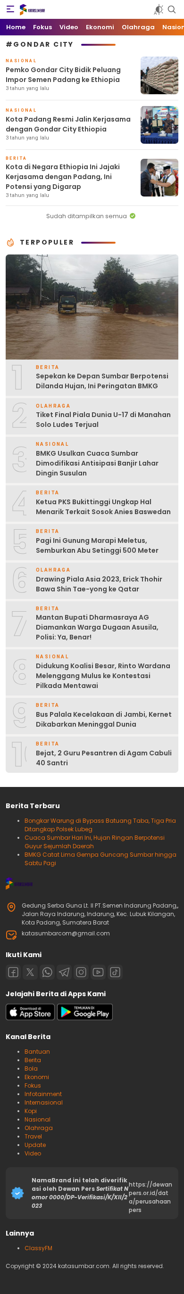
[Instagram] (81, 972)
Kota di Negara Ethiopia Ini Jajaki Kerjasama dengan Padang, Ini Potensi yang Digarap (63, 176)
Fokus (33, 1085)
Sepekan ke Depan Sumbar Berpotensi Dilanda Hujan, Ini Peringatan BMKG (102, 381)
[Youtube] (98, 972)
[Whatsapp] (47, 972)
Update (35, 1145)
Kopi (31, 1111)
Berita (33, 1060)
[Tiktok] (115, 972)
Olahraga (39, 1128)
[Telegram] (64, 972)
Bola (31, 1069)
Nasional (37, 1119)
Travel (33, 1136)
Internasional (44, 1102)
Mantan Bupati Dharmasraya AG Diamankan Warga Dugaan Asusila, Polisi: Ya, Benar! (97, 627)
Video (33, 1153)
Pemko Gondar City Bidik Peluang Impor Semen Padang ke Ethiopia (63, 74)
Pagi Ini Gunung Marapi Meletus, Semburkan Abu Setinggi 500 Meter (97, 545)
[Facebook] (13, 972)
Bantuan (37, 1052)
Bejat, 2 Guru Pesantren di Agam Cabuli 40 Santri (104, 758)
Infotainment (43, 1094)
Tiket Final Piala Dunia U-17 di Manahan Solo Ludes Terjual (103, 419)
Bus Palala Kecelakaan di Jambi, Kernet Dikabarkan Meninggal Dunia (104, 719)
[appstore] (30, 1018)
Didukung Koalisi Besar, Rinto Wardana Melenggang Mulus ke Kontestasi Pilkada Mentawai (103, 675)
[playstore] (85, 1018)
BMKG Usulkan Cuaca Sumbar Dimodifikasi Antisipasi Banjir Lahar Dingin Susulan (97, 463)
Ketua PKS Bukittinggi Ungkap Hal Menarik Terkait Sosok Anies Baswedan (103, 506)
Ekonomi (37, 1077)
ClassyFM (38, 1248)
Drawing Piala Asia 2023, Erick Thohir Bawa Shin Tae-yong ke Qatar (99, 584)
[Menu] (10, 9)
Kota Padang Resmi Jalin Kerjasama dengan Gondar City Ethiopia (68, 124)
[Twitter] (30, 972)
